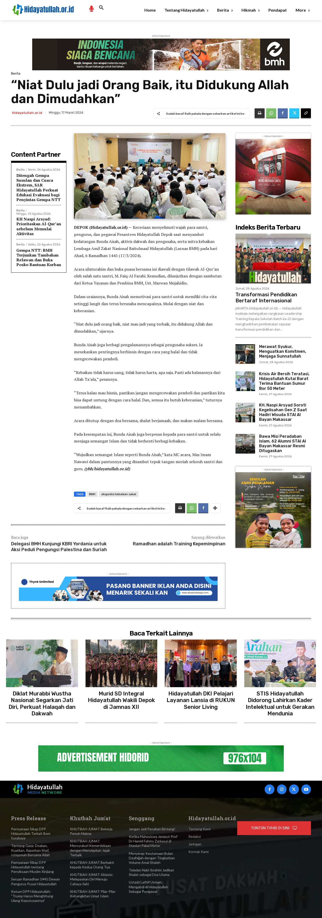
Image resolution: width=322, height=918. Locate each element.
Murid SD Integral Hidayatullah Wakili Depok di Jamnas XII (121, 700)
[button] (101, 8)
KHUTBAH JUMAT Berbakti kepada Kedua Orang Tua (92, 864)
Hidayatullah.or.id (27, 112)
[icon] (91, 8)
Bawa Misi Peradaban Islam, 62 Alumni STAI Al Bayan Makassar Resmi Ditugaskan (282, 443)
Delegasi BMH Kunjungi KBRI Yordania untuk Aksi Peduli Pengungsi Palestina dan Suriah (59, 546)
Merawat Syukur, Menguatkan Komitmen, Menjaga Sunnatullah (282, 351)
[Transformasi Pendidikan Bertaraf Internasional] (273, 258)
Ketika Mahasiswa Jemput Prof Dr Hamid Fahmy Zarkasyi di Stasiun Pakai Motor (153, 841)
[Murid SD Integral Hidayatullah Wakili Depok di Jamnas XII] (121, 663)
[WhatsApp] (271, 113)
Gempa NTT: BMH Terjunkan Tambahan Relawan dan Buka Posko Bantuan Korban (38, 257)
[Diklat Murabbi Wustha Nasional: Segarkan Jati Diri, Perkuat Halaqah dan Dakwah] (42, 663)
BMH (92, 494)
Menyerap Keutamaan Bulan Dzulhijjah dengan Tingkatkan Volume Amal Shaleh (152, 858)
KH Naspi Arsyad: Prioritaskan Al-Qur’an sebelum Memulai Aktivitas (38, 226)
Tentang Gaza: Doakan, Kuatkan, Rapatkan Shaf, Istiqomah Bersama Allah (30, 850)
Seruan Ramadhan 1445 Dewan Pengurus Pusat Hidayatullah (35, 881)
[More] (215, 508)
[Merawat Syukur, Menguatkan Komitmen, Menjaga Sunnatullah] (245, 354)
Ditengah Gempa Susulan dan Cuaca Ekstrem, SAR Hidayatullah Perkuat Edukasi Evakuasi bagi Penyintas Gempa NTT (38, 187)
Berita (15, 73)
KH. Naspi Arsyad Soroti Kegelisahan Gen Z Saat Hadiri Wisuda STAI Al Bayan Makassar (283, 412)
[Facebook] (283, 113)
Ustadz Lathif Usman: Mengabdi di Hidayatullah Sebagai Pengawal (148, 886)
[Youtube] (306, 789)
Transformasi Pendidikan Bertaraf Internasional (266, 298)
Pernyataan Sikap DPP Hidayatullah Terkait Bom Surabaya (30, 833)
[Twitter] (294, 113)
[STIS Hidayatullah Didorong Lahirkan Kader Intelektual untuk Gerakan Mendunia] (280, 663)
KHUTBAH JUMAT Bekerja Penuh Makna (91, 831)
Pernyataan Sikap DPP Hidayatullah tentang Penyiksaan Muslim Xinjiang (32, 867)
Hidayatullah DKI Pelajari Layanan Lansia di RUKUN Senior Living (201, 700)
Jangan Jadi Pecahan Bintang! (152, 829)
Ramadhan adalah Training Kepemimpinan (179, 544)
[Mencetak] (260, 113)
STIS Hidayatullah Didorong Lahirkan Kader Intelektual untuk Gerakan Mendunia (280, 703)
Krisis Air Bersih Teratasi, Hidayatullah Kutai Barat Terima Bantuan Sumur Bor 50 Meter (284, 381)
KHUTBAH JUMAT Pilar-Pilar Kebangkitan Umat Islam (92, 893)
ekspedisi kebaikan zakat (118, 494)
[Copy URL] (306, 113)
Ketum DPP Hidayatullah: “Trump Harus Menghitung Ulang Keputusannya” (32, 896)
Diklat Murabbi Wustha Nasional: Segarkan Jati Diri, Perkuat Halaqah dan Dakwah (42, 703)
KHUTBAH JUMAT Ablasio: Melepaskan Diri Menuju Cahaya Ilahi (91, 879)
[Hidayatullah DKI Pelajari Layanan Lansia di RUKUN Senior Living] (201, 663)
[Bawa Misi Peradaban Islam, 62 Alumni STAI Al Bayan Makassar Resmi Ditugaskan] (245, 444)
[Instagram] (282, 789)
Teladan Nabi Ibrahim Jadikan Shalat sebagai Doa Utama (151, 872)
